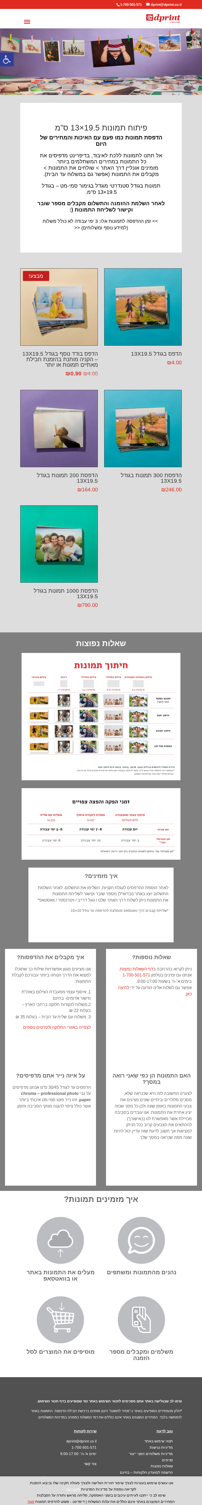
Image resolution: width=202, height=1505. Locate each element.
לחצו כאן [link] (73, 1489)
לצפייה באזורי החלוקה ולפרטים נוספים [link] (57, 1027)
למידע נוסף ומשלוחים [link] (105, 227)
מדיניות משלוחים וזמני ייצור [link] (151, 1454)
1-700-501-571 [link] (131, 5)
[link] (7, 59)
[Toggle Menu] (27, 21)
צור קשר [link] (90, 1464)
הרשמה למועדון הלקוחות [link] (153, 1472)
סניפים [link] (167, 1460)
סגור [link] (30, 1501)
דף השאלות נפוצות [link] (136, 969)
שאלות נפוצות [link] (162, 1466)
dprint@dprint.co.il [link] (81, 1441)
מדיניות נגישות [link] (161, 1447)
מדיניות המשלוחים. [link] (51, 1417)
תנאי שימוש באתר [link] (158, 1441)
